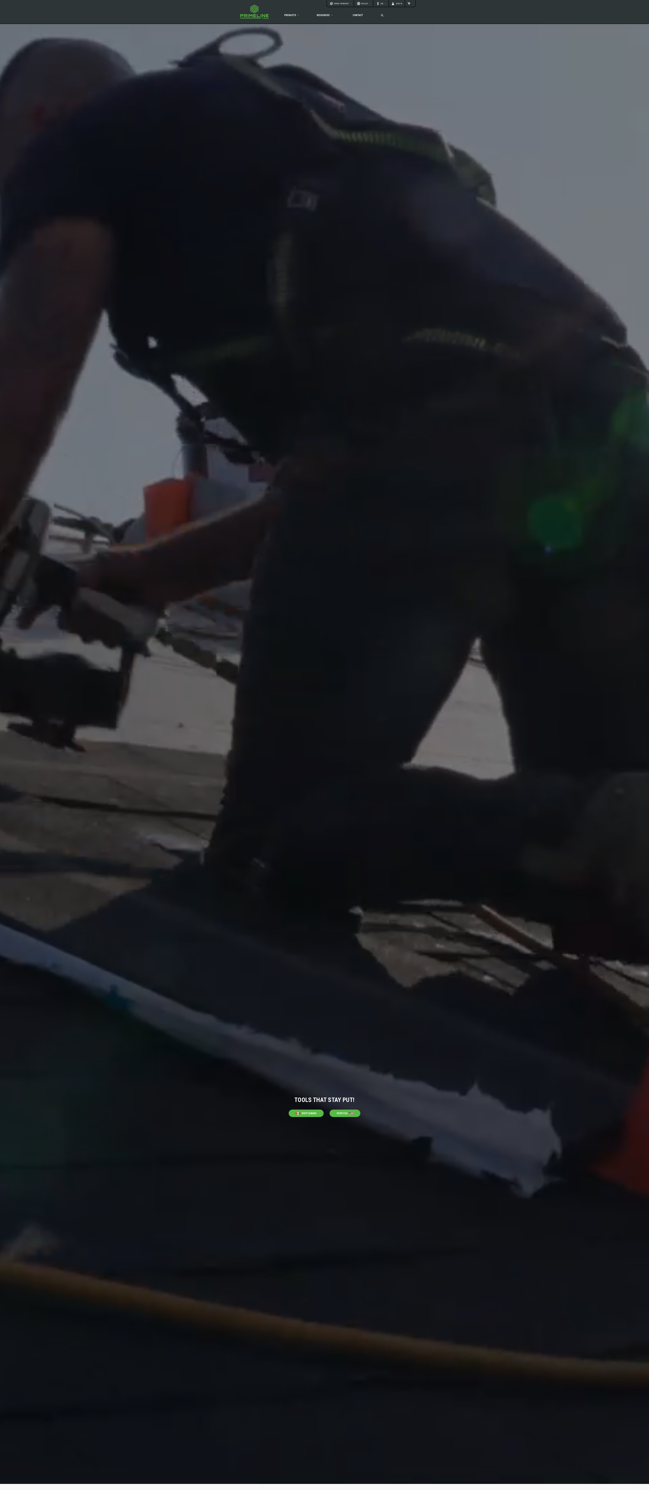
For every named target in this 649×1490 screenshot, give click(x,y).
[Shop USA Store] (345, 1110)
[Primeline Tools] (254, 12)
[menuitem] (292, 15)
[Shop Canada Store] (306, 1110)
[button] (381, 3)
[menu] (324, 15)
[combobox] (385, 15)
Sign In (399, 4)
